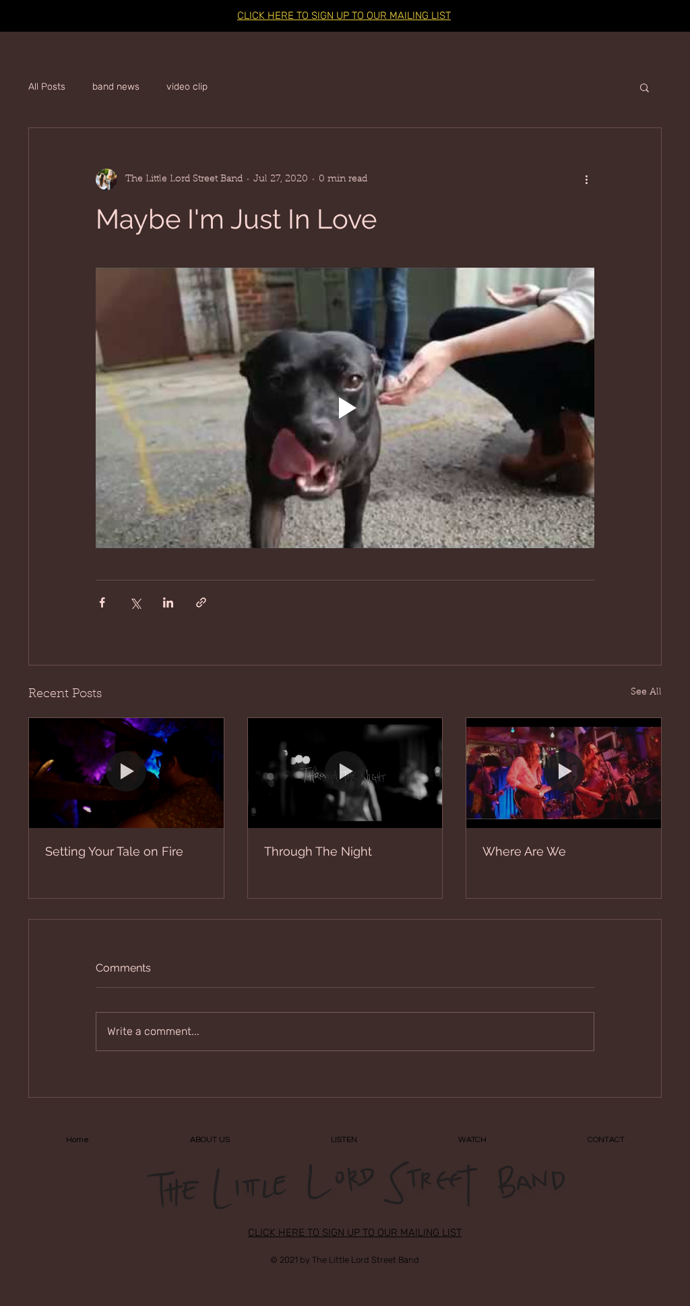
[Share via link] (201, 602)
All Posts (46, 86)
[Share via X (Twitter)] (135, 602)
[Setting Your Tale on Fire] (126, 772)
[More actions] (586, 179)
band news (115, 86)
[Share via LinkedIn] (168, 602)
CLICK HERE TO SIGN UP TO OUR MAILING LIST (344, 15)
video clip (187, 86)
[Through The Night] (345, 772)
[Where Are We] (563, 772)
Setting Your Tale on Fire (114, 851)
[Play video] (345, 408)
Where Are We (524, 851)
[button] (644, 87)
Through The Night (318, 851)
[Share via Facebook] (102, 602)
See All (646, 692)
